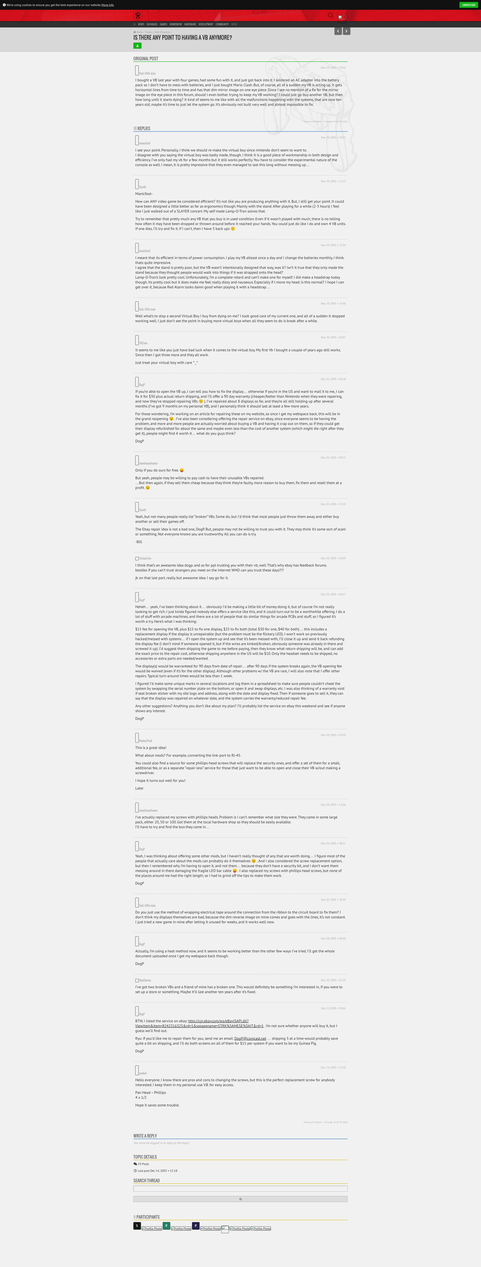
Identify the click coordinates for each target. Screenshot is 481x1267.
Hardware (190, 24)
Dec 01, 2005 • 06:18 (333, 346)
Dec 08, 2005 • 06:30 (333, 862)
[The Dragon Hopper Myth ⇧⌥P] (338, 31)
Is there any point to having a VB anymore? (182, 37)
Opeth (142, 170)
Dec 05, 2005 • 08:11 (333, 778)
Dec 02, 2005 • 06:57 (333, 545)
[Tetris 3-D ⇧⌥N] (346, 31)
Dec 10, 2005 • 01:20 (333, 898)
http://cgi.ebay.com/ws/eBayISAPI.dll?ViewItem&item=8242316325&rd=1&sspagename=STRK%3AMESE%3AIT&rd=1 (199, 936)
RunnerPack (160, 681)
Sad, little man (147, 68)
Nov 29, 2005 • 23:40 (333, 282)
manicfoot (159, 132)
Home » (140, 32)
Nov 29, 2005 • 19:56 (333, 67)
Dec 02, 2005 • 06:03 (333, 509)
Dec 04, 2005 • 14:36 (333, 745)
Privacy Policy (151, 1249)
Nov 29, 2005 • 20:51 (333, 132)
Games (163, 24)
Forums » (149, 32)
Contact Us (169, 1249)
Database (152, 24)
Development (206, 24)
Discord (163, 1261)
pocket (157, 980)
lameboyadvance (163, 420)
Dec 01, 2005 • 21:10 (333, 461)
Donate (179, 1261)
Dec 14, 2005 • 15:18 (333, 980)
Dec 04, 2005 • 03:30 (333, 680)
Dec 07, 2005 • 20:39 (333, 829)
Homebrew (176, 24)
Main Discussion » (163, 32)
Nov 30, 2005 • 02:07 (333, 310)
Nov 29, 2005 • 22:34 (333, 228)
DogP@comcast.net (250, 951)
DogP (142, 347)
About (137, 1249)
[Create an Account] (137, 46)
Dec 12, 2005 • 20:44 (333, 926)
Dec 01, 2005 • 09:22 (333, 419)
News (141, 24)
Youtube (145, 1261)
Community (222, 24)
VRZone (158, 311)
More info (107, 5)
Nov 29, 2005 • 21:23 (333, 170)
